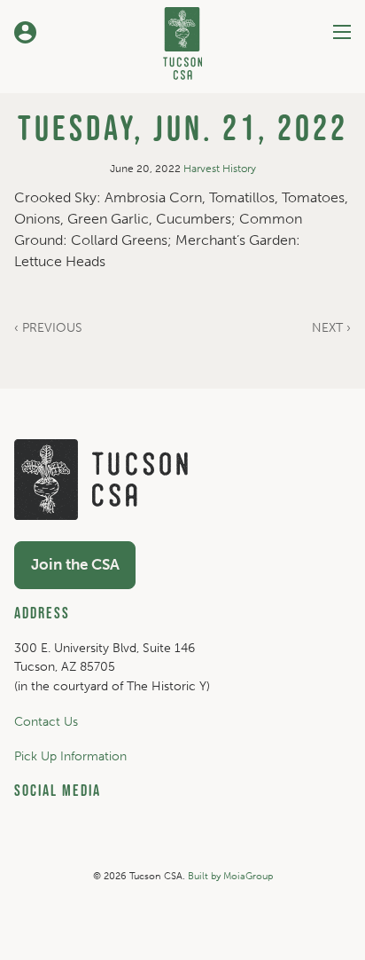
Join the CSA (75, 564)
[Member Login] (24, 32)
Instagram (119, 843)
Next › (331, 327)
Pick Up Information (70, 756)
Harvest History (219, 168)
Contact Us (46, 721)
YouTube (180, 843)
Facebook (241, 843)
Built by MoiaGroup (230, 876)
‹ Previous (48, 327)
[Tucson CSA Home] (182, 40)
